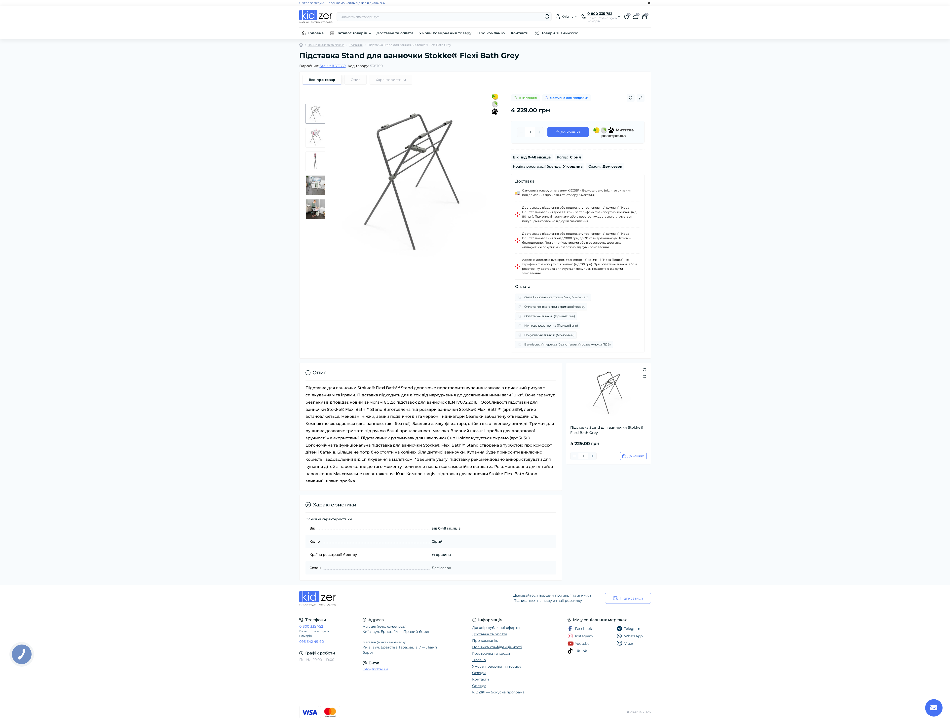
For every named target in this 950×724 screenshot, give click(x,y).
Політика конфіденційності (497, 647)
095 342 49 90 (311, 641)
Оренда (479, 686)
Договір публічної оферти (496, 627)
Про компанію (491, 33)
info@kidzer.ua (375, 669)
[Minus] (521, 132)
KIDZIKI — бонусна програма (498, 692)
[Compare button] (641, 98)
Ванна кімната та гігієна (326, 45)
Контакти (520, 33)
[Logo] (316, 16)
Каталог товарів (352, 33)
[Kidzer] (385, 598)
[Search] (547, 16)
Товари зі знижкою (559, 33)
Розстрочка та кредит (492, 653)
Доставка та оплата (395, 33)
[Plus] (539, 132)
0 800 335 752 (311, 626)
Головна (316, 33)
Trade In (479, 660)
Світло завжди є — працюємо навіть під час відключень (342, 3)
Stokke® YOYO (333, 66)
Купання (356, 45)
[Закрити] (649, 3)
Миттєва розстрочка (617, 132)
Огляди (479, 673)
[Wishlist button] (631, 98)
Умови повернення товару (445, 33)
